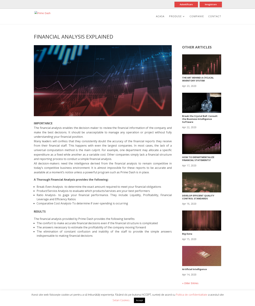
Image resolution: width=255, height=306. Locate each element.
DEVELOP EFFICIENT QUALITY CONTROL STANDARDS (198, 197)
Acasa (160, 16)
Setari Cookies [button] (121, 300)
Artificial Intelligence (194, 269)
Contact (214, 16)
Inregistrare (211, 4)
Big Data (187, 233)
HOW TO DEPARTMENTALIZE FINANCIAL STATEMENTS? (198, 159)
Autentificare (186, 4)
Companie (197, 16)
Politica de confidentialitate (192, 294)
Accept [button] (139, 300)
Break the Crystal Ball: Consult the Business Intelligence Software (200, 118)
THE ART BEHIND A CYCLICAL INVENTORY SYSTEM (198, 79)
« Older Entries (190, 283)
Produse (175, 16)
